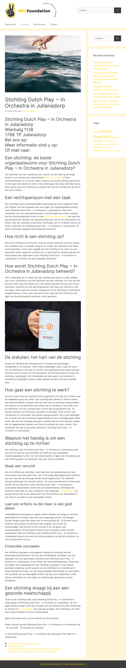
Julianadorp (12, 644)
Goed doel (19, 646)
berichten (57, 664)
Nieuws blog (10, 24)
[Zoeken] (117, 10)
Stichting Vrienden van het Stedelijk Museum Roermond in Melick (34, 649)
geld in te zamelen (53, 177)
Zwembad (111, 151)
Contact (53, 24)
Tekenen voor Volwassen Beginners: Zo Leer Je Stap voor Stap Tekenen (106, 104)
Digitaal (96, 132)
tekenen (98, 150)
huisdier (115, 137)
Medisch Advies (105, 144)
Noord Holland (24, 644)
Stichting (24, 24)
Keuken (104, 141)
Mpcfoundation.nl (78, 664)
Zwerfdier (117, 151)
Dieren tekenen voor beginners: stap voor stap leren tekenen (105, 65)
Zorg (105, 151)
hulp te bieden (26, 609)
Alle (51, 664)
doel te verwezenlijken (55, 216)
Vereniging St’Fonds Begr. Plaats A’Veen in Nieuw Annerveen (32, 652)
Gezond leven (39, 24)
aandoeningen (66, 491)
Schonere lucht (106, 147)
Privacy (66, 664)
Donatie (11, 646)
